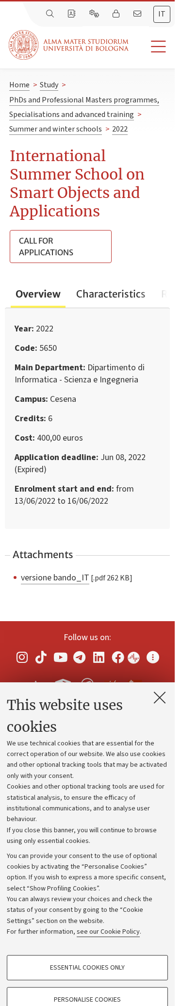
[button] (151, 46)
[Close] (159, 697)
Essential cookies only (87, 968)
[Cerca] (51, 14)
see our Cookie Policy (108, 932)
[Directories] (72, 14)
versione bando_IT (55, 577)
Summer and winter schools (55, 129)
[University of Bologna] (69, 45)
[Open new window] (22, 657)
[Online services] (95, 14)
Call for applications (46, 246)
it (161, 14)
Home (19, 85)
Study (49, 85)
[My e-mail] (138, 14)
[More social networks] (153, 657)
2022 (120, 129)
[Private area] (117, 14)
